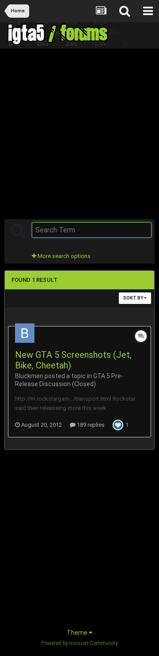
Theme (78, 632)
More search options (63, 256)
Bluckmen (29, 375)
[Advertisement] (79, 132)
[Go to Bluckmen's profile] (24, 333)
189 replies (90, 424)
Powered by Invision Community (79, 643)
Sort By (133, 298)
